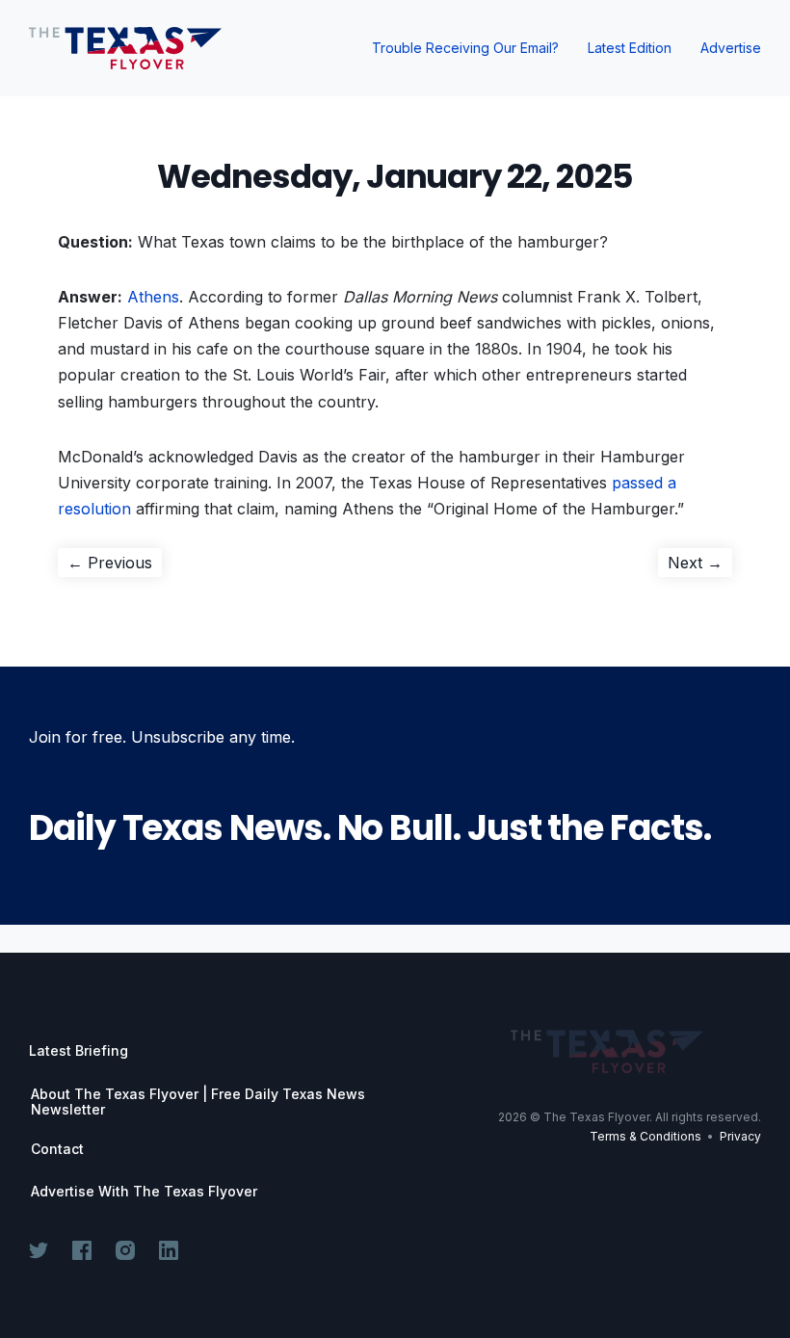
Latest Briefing (78, 1050)
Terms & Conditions (645, 1136)
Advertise (730, 47)
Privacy (740, 1136)
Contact (57, 1149)
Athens (153, 296)
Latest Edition (630, 47)
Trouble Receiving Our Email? (465, 47)
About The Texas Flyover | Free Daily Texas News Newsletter (198, 1102)
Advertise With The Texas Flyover (144, 1191)
